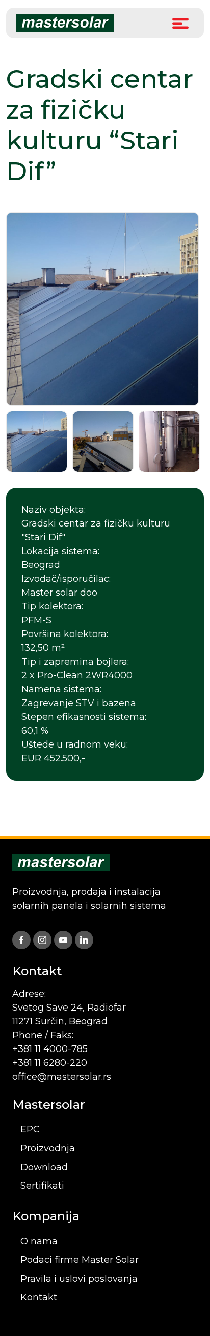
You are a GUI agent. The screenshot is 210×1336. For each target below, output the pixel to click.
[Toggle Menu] (180, 23)
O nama (39, 1241)
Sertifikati (42, 1185)
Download (44, 1167)
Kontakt (38, 1297)
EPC (30, 1129)
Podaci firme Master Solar (79, 1259)
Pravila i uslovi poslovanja (79, 1278)
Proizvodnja (47, 1148)
